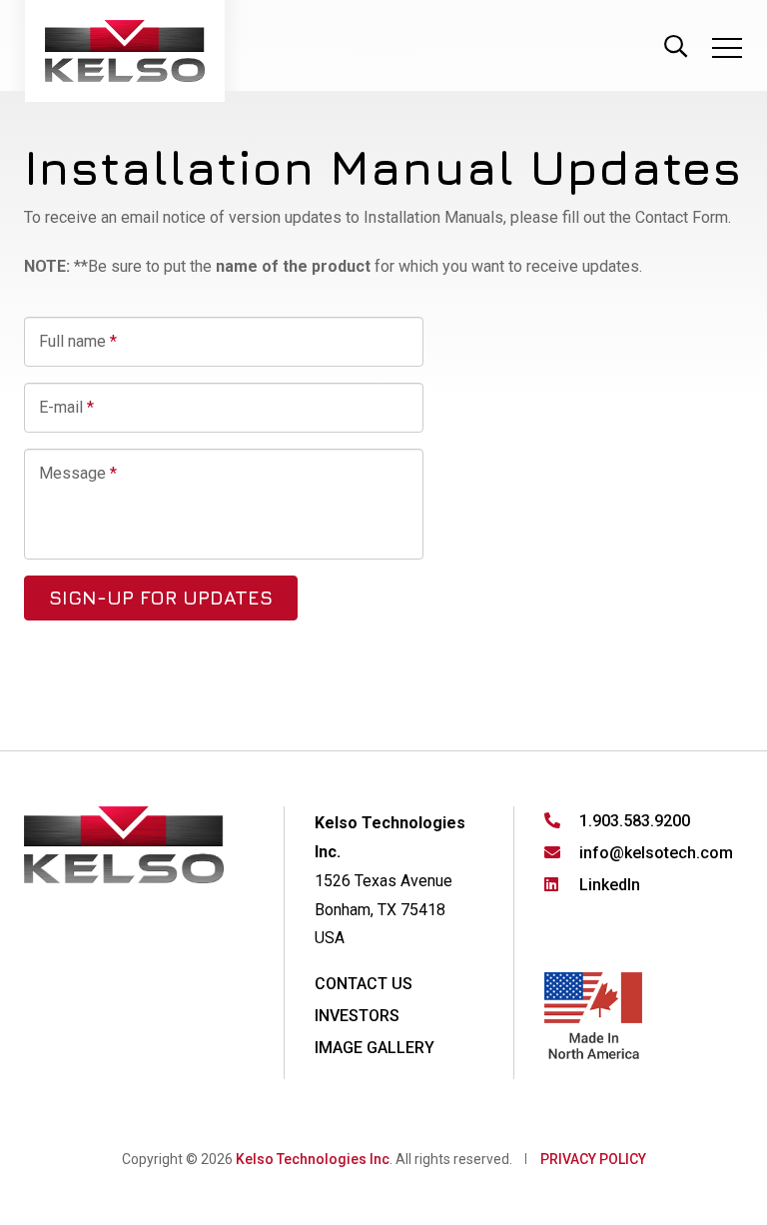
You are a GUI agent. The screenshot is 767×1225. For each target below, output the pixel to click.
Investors (357, 1015)
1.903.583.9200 (634, 820)
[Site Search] (675, 44)
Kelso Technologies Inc (312, 1159)
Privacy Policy (593, 1159)
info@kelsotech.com (656, 852)
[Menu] (727, 51)
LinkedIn (609, 884)
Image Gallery (374, 1047)
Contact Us (363, 983)
